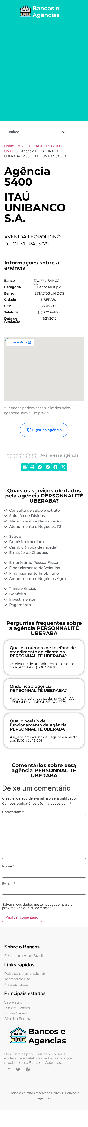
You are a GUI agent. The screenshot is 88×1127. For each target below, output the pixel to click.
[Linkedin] (8, 1069)
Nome (8, 866)
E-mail (8, 883)
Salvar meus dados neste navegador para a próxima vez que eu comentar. (37, 906)
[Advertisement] (44, 70)
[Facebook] (27, 1069)
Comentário (13, 812)
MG (20, 146)
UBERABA (35, 146)
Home (9, 146)
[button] (64, 132)
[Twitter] (18, 1069)
